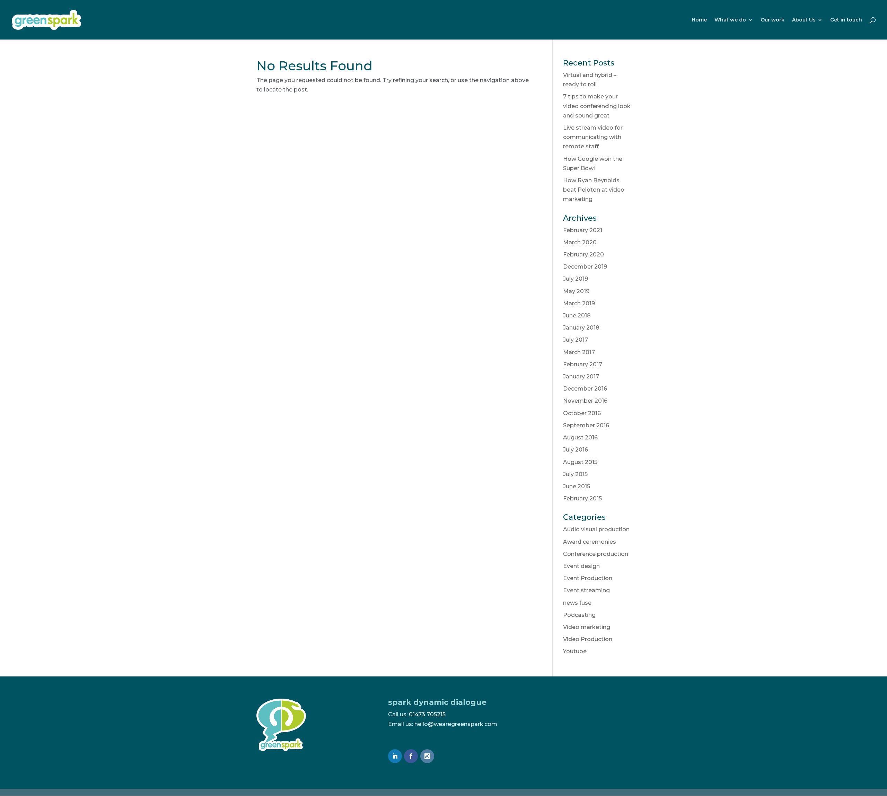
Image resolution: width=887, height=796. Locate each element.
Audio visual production (596, 529)
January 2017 (581, 376)
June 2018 (577, 315)
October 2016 (582, 413)
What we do (730, 20)
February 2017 (582, 364)
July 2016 (575, 449)
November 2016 (585, 400)
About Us (804, 20)
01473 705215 (427, 714)
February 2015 (582, 498)
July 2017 (575, 339)
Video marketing (586, 627)
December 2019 (585, 266)
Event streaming (586, 590)
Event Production (587, 578)
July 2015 (575, 474)
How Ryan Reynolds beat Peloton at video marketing (593, 189)
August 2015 (580, 462)
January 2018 (581, 327)
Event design (581, 566)
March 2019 (579, 303)
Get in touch (846, 20)
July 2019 (575, 278)
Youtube (575, 651)
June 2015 (576, 486)
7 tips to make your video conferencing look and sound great (597, 106)
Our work (772, 20)
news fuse (577, 603)
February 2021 (582, 230)
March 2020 (580, 242)
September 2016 (586, 425)
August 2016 (580, 437)
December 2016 (585, 388)
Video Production (587, 639)
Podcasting (579, 615)
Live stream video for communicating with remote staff (593, 137)
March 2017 (579, 352)
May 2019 (576, 291)
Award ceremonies (589, 542)
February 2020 (583, 254)
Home (699, 20)
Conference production (595, 554)
